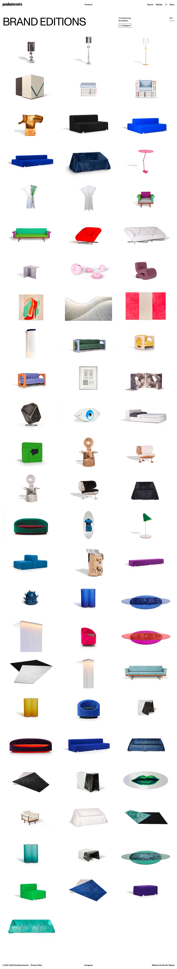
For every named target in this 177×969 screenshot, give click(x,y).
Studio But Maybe (167, 965)
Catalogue (125, 25)
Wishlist (159, 5)
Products (88, 5)
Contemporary (125, 18)
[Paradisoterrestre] (12, 5)
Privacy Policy (36, 965)
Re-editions (123, 21)
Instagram (88, 965)
